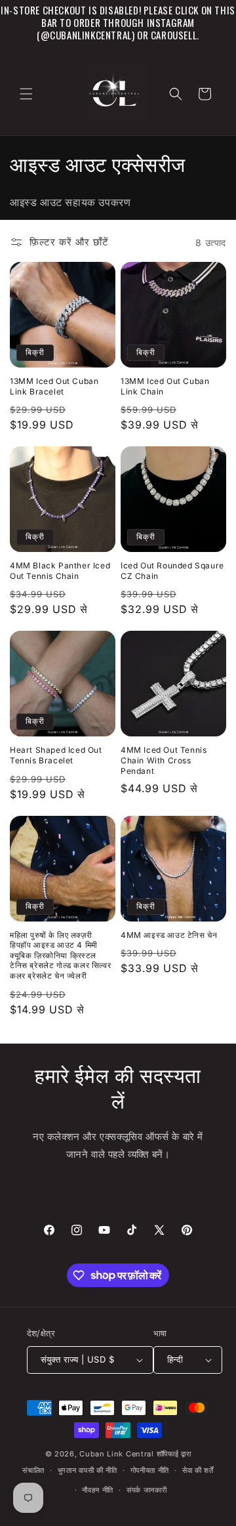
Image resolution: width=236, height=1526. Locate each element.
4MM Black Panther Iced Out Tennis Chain (60, 571)
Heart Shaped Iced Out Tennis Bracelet (56, 755)
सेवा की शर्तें (198, 1470)
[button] (26, 93)
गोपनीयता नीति (150, 1470)
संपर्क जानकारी (147, 1489)
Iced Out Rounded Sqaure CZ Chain (172, 571)
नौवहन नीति (97, 1489)
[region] (118, 22)
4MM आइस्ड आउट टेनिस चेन (169, 935)
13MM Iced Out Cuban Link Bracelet (54, 386)
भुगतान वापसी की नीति (87, 1470)
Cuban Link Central (116, 1453)
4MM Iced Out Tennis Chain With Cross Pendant (163, 760)
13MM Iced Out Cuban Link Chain (165, 386)
